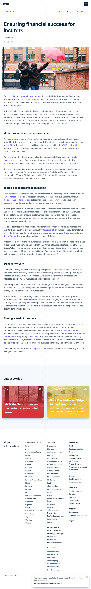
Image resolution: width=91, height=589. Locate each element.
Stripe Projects (53, 567)
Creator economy (54, 489)
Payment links (30, 498)
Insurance (51, 504)
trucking (23, 96)
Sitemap (72, 476)
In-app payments (53, 470)
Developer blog (53, 570)
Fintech (50, 492)
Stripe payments (71, 233)
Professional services (55, 516)
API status (51, 557)
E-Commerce (52, 458)
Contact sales (74, 503)
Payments (29, 501)
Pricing (28, 446)
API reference (52, 554)
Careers (72, 494)
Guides (72, 446)
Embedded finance (54, 461)
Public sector (52, 519)
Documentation (53, 551)
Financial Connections (33, 480)
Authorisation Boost (33, 452)
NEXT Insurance (11, 196)
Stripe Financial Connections (17, 200)
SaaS (49, 483)
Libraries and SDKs (54, 564)
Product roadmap (76, 491)
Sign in (72, 521)
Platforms (51, 480)
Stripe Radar (33, 336)
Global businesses (54, 467)
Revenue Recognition (33, 511)
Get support (74, 512)
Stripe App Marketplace (56, 534)
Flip (23, 299)
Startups (50, 449)
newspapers (35, 96)
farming (12, 96)
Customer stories (76, 449)
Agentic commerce (54, 452)
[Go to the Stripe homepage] (6, 442)
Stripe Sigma (30, 514)
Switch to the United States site (47, 583)
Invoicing (28, 486)
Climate (28, 464)
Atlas (27, 449)
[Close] (86, 577)
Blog (71, 452)
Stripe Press (74, 500)
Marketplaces (52, 474)
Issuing (28, 489)
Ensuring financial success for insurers (39, 27)
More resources (75, 482)
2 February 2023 (10, 37)
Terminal (28, 520)
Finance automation (54, 464)
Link (27, 492)
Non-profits (51, 513)
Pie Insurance (10, 139)
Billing (27, 455)
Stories (70, 12)
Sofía (75, 333)
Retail (49, 522)
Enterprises (51, 446)
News (61, 12)
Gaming (50, 495)
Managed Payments (33, 495)
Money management (55, 477)
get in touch (40, 348)
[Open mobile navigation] (86, 4)
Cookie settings (75, 479)
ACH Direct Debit (69, 145)
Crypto (28, 470)
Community (73, 455)
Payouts (28, 504)
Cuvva (69, 333)
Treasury (28, 523)
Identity (28, 483)
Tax (26, 517)
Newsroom (9, 11)
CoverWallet (48, 229)
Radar (27, 508)
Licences (72, 473)
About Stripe (82, 12)
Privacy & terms (75, 464)
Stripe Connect (11, 236)
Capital (28, 458)
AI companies (52, 486)
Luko (55, 269)
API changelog (52, 560)
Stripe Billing (9, 145)
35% (66, 330)
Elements (29, 477)
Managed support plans (78, 515)
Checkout (29, 461)
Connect (28, 467)
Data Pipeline (30, 474)
